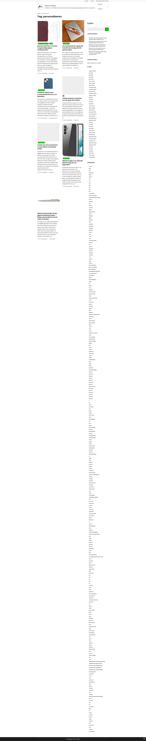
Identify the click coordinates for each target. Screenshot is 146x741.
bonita (90, 232)
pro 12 (90, 559)
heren (90, 335)
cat (89, 244)
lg (89, 456)
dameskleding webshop (94, 271)
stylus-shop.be (50, 6)
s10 (89, 575)
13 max (90, 166)
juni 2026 (91, 75)
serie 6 (90, 608)
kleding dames (92, 435)
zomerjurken (92, 731)
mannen (91, 478)
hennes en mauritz (93, 333)
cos (90, 257)
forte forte (91, 302)
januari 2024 (92, 134)
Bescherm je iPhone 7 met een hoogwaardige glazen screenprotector (47, 48)
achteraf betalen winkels (94, 197)
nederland (91, 511)
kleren (90, 439)
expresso (91, 290)
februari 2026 (92, 83)
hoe (90, 345)
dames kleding (92, 265)
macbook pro (92, 472)
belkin (90, 218)
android (91, 207)
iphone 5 (91, 380)
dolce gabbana (92, 279)
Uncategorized (66, 43)
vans (90, 684)
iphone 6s (91, 388)
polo (90, 552)
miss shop (91, 503)
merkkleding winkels (93, 497)
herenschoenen (92, 341)
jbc (89, 402)
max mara (91, 487)
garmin (90, 308)
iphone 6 (91, 384)
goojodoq (91, 316)
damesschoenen (93, 273)
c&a (90, 238)
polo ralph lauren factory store (96, 556)
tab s (90, 641)
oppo (90, 538)
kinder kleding (92, 427)
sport (90, 628)
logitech (91, 462)
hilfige (90, 343)
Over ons (92, 1)
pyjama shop (92, 565)
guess (90, 324)
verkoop (91, 688)
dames (90, 263)
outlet (90, 540)
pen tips (91, 544)
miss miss (91, 501)
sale (90, 587)
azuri (90, 214)
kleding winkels (92, 437)
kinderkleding (92, 431)
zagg (90, 719)
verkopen (91, 690)
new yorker (91, 515)
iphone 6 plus (92, 386)
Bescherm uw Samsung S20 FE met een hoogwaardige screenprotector (98, 38)
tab (90, 637)
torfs (90, 659)
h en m (90, 326)
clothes (90, 250)
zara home (91, 725)
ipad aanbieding (92, 370)
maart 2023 (91, 155)
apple (90, 209)
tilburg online (92, 649)
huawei (90, 349)
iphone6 (91, 396)
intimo (90, 357)
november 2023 (92, 138)
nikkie (90, 517)
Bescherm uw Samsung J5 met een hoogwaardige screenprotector (97, 49)
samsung (91, 591)
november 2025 (92, 89)
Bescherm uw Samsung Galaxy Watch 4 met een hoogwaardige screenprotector (97, 53)
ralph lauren (91, 569)
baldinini (91, 216)
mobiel (90, 505)
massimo (91, 480)
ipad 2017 (91, 368)
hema (90, 331)
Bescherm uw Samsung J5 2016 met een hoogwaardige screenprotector (97, 45)
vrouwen (91, 700)
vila (89, 692)
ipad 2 (90, 365)
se (89, 604)
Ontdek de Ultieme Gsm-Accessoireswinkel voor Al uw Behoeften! (47, 94)
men (90, 491)
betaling (91, 228)
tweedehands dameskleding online (97, 661)
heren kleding (92, 337)
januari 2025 (92, 110)
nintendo (91, 519)
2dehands (91, 172)
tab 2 (90, 639)
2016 (90, 168)
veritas (90, 686)
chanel (90, 246)
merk (90, 493)
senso (90, 606)
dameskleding (92, 269)
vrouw (90, 698)
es (89, 283)
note (90, 528)
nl (89, 522)
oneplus (91, 530)
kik (89, 421)
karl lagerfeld (92, 419)
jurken (90, 411)
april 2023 (91, 153)
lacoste (90, 452)
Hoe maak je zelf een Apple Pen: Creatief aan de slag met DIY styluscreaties (72, 48)
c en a (90, 236)
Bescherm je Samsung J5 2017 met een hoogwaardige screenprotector (98, 42)
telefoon (91, 647)
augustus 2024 (92, 120)
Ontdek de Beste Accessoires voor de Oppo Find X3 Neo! (71, 99)
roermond (91, 573)
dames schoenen (93, 267)
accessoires (92, 193)
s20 (90, 577)
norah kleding (92, 526)
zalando (91, 721)
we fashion (91, 706)
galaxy (90, 304)
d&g (90, 261)
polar (90, 550)
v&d (90, 678)
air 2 (90, 203)
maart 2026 (91, 81)
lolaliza (90, 466)
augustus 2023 (92, 145)
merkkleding (92, 495)
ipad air (90, 372)
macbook (91, 470)
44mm (90, 177)
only (90, 536)
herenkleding (92, 339)
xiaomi (90, 713)
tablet (90, 645)
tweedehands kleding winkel (95, 663)
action (90, 199)
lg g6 (90, 458)
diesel (90, 277)
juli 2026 (91, 73)
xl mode (91, 715)
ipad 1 (90, 363)
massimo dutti (92, 483)
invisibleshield (92, 359)
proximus (91, 561)
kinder (90, 425)
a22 (90, 183)
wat (90, 702)
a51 (89, 189)
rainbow (91, 567)
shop (90, 616)
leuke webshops (92, 454)
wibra (90, 708)
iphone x (91, 394)
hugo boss (91, 351)
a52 (90, 191)
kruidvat (91, 450)
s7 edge (91, 585)
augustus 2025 (92, 95)
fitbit (90, 296)
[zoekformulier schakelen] (108, 7)
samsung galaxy (92, 593)
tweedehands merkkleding (95, 667)
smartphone (92, 622)
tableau (91, 643)
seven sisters (92, 610)
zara (90, 723)
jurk (90, 409)
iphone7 (91, 398)
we (89, 704)
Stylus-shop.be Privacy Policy (102, 1)
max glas (91, 485)
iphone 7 (91, 390)
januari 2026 (92, 85)
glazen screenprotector (43, 43)
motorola (91, 509)
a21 (89, 181)
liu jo (90, 460)
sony (90, 624)
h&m (90, 329)
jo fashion (91, 407)
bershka (91, 220)
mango (90, 476)
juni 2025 (91, 99)
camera (91, 242)
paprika (90, 542)
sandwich (91, 598)
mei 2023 (91, 151)
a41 (89, 187)
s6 (89, 583)
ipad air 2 (91, 374)
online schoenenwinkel (94, 534)
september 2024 (93, 118)
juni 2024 (91, 124)
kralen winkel (92, 446)
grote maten (92, 320)
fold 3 (90, 300)
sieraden (91, 618)
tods (90, 651)
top (90, 657)
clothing (91, 253)
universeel (91, 673)
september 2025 (92, 93)
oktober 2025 (92, 91)
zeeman (91, 729)
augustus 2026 (92, 71)
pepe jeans (91, 548)
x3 (63, 95)
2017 (90, 170)
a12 (89, 179)
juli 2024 (91, 122)
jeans (90, 404)
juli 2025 (91, 97)
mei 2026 (91, 77)
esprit (90, 285)
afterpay (91, 201)
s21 (89, 579)
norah (90, 524)
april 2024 (91, 128)
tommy (90, 653)
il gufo (90, 355)
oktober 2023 (92, 140)
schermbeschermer (93, 600)
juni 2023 (91, 149)
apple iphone (92, 211)
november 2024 (92, 114)
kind (90, 423)
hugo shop (91, 353)
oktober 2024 (92, 116)
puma (90, 563)
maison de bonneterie (94, 474)
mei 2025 (91, 101)
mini (90, 499)
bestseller (91, 226)
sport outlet (91, 630)
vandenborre (92, 682)
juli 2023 (91, 147)
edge (90, 281)
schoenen (91, 602)
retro (90, 571)
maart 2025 (91, 106)
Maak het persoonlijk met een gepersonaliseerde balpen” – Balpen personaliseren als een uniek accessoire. (47, 216)
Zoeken (90, 23)
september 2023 (92, 143)
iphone (51, 43)
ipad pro (91, 376)
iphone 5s (91, 382)
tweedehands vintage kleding (96, 669)
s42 (90, 581)
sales (90, 589)
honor (90, 347)
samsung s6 (92, 595)
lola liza (90, 464)
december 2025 (92, 87)
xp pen (90, 717)
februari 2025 (92, 108)
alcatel (90, 205)
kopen (90, 441)
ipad (90, 361)
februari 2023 (92, 157)
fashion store (92, 294)
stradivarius (91, 632)
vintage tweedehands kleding (96, 696)
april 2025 (91, 103)
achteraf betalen (93, 195)
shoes (90, 614)
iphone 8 (91, 392)
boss (90, 234)
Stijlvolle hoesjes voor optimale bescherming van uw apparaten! (72, 163)
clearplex (91, 248)
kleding (90, 433)
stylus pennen (92, 634)
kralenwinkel (92, 448)
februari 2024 (92, 132)
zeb (90, 727)
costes (90, 259)
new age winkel (92, 513)
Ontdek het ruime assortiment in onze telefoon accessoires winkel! (47, 147)
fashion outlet (92, 292)
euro (90, 287)
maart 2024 (91, 130)
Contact (86, 1)
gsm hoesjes (92, 322)
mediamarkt (92, 489)
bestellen (91, 224)
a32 (90, 185)
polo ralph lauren (93, 554)
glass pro (91, 312)
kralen (90, 444)
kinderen (91, 429)
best (90, 222)
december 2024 (92, 112)
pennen (90, 546)
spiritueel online (92, 626)
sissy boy (91, 620)
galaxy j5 (91, 306)
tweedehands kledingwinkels (95, 665)
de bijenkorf (91, 275)
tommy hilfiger (92, 655)
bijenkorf (91, 230)
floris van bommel (93, 298)
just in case (91, 415)
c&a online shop (92, 240)
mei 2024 (91, 126)
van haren (91, 680)
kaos (90, 417)
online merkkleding (93, 532)
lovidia (90, 468)
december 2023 (92, 136)
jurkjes (90, 413)
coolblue (91, 255)
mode (90, 507)
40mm (90, 175)
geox (90, 310)
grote (90, 318)
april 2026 (91, 79)
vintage (90, 694)
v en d (90, 676)
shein (90, 612)
